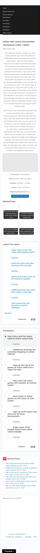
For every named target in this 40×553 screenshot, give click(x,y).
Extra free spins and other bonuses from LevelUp (22, 264)
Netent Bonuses (8, 14)
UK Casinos (6, 29)
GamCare (18, 537)
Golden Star (8, 58)
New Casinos (6, 17)
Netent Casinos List (9, 11)
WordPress (22, 534)
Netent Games (7, 33)
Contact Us (10, 537)
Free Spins (6, 20)
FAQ (35, 537)
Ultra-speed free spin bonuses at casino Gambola (20, 305)
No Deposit (6, 26)
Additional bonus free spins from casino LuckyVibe (23, 291)
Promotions (6, 23)
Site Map (28, 537)
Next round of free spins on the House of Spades (23, 278)
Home (4, 8)
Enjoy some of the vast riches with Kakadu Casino (23, 251)
